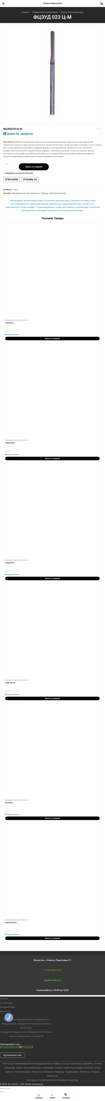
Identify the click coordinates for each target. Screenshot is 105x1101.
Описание (11, 179)
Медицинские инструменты (45, 12)
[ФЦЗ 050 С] (52, 271)
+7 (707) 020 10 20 (52, 970)
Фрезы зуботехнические (72, 12)
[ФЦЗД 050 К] (52, 391)
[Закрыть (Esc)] (9, 1088)
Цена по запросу (20, 134)
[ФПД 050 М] (52, 511)
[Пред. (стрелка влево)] (1, 1091)
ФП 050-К (9, 803)
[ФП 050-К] (52, 751)
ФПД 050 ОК (10, 683)
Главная (25, 12)
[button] (101, 3)
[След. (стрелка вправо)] (4, 1091)
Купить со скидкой (33, 167)
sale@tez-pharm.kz (53, 980)
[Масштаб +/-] (1, 1088)
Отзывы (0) (30, 179)
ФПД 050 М (9, 563)
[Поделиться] (6, 1088)
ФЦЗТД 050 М (11, 923)
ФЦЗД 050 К (10, 443)
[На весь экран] (4, 1088)
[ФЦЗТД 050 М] (52, 871)
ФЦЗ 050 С (9, 323)
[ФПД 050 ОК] (52, 631)
